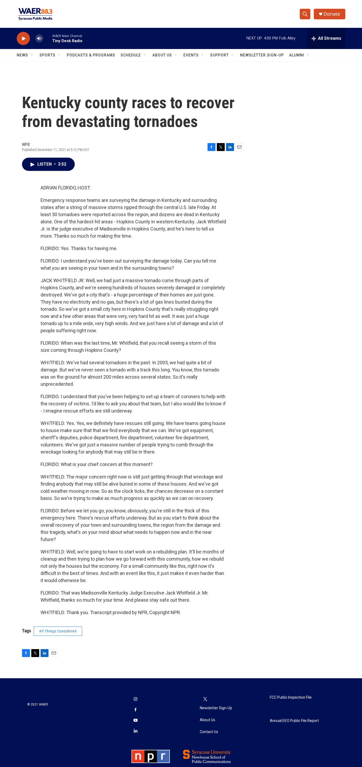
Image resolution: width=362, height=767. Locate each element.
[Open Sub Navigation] (32, 55)
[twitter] (205, 699)
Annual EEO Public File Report (294, 721)
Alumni (296, 55)
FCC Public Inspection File (291, 697)
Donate (332, 14)
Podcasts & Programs (91, 55)
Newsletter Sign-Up (262, 55)
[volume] (39, 39)
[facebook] (135, 710)
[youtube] (135, 720)
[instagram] (135, 699)
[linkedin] (135, 731)
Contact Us (209, 732)
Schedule (131, 55)
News (22, 55)
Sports (47, 55)
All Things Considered (58, 631)
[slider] (47, 38)
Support (219, 55)
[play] (23, 39)
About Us (162, 55)
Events (191, 55)
